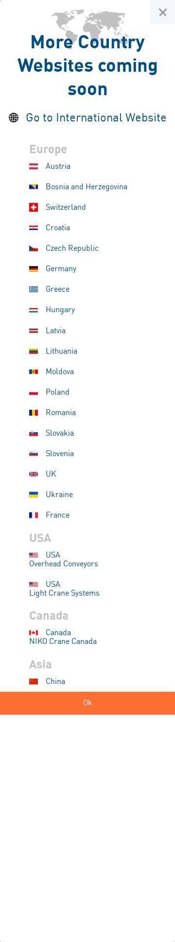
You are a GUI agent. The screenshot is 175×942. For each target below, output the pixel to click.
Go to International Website (96, 118)
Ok (87, 703)
